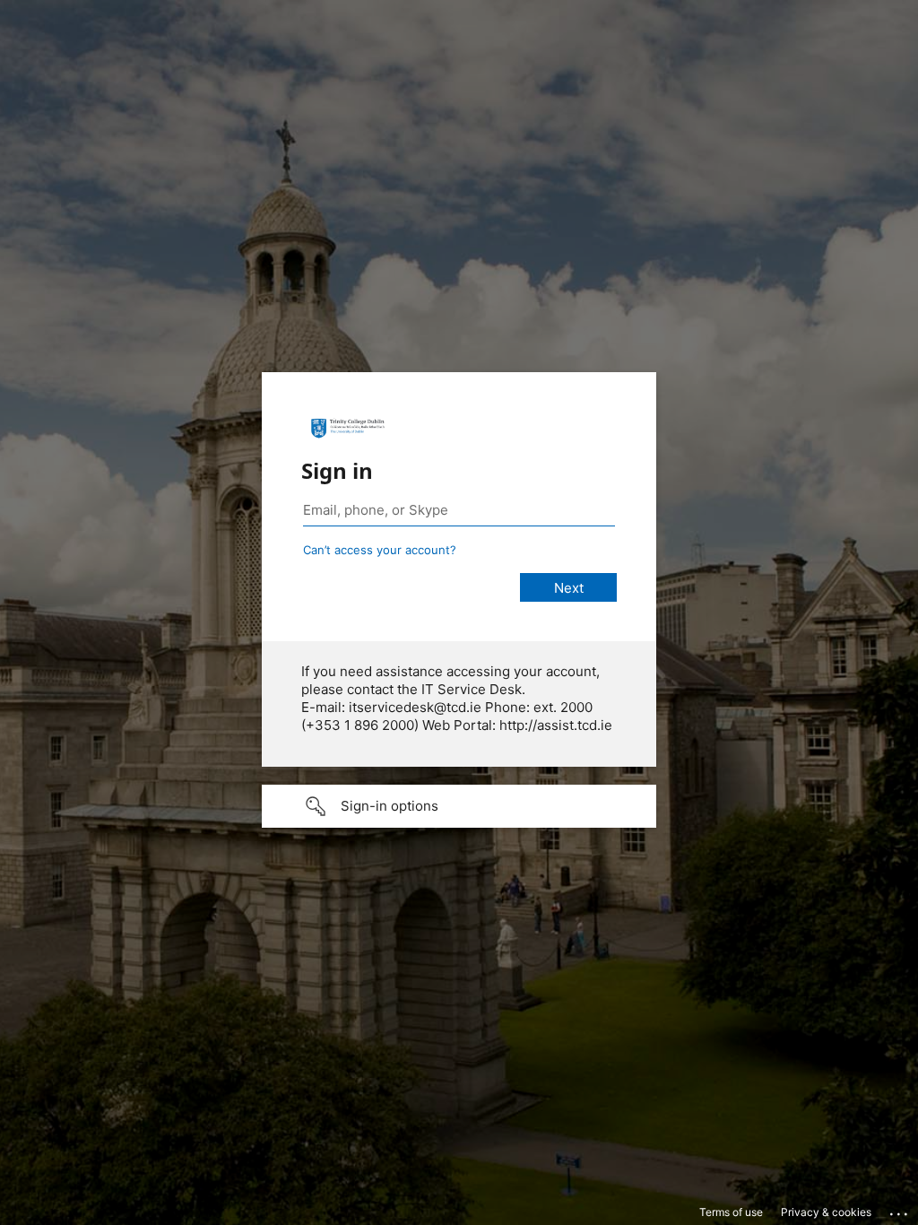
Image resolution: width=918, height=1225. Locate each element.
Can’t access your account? (379, 550)
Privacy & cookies (826, 1212)
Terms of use (731, 1212)
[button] (459, 806)
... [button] (900, 1210)
